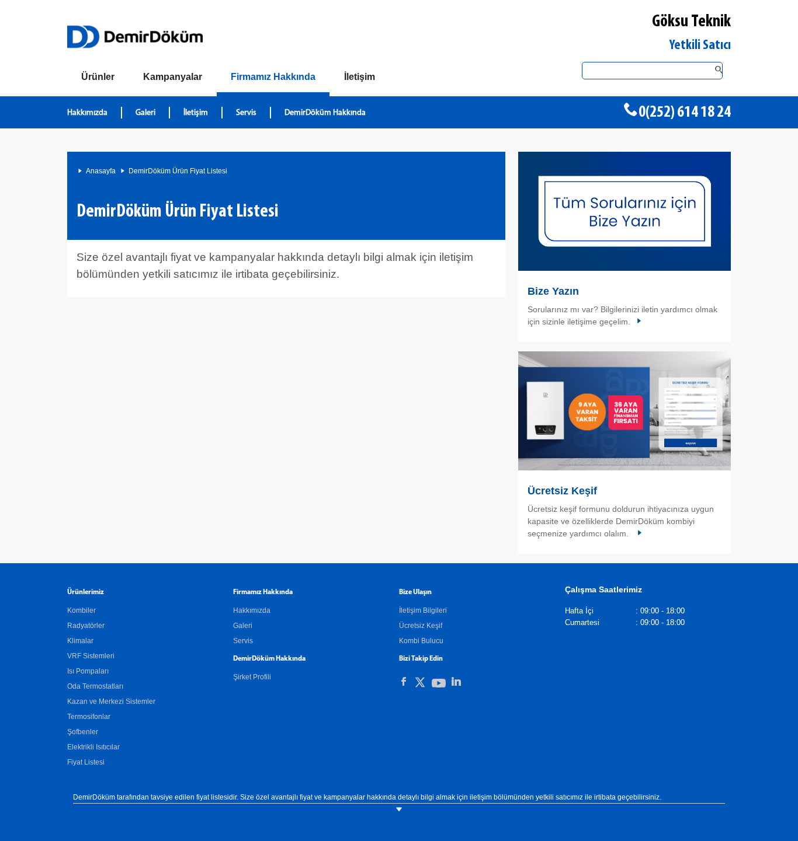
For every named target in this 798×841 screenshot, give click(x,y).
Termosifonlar (88, 717)
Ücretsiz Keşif (562, 491)
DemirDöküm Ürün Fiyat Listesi (178, 171)
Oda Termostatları (95, 686)
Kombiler (81, 610)
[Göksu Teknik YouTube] (439, 685)
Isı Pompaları (88, 671)
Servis (246, 113)
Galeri (145, 113)
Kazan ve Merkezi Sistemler (111, 701)
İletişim (195, 113)
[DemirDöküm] (135, 37)
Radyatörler (86, 626)
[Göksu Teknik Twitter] (420, 684)
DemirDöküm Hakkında (325, 113)
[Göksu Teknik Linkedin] (456, 681)
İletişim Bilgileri (423, 610)
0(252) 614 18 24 (685, 112)
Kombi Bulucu (421, 641)
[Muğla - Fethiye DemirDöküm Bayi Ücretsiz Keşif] (624, 410)
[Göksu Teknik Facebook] (403, 681)
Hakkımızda (87, 113)
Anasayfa (101, 171)
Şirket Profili (252, 677)
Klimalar (80, 641)
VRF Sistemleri (91, 656)
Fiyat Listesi (86, 762)
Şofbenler (82, 732)
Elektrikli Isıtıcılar (93, 747)
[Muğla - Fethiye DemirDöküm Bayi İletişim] (624, 211)
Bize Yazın (553, 291)
